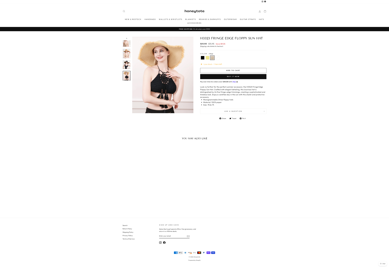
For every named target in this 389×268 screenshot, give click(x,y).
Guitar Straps (248, 19)
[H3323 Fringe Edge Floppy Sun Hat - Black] (136, 206)
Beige (212, 58)
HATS (261, 19)
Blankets (190, 19)
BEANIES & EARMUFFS (210, 19)
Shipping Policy (128, 232)
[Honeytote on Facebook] (164, 242)
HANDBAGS (150, 19)
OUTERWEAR (230, 19)
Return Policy (127, 229)
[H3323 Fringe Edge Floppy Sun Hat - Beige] (141, 206)
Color (206, 54)
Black (203, 58)
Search (125, 225)
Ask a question (233, 111)
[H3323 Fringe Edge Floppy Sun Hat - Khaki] (138, 206)
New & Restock (133, 19)
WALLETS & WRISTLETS (170, 19)
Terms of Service (129, 239)
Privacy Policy (128, 235)
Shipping (203, 46)
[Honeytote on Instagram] (160, 242)
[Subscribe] (188, 236)
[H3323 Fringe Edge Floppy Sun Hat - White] (144, 206)
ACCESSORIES (194, 23)
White (217, 58)
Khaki (207, 58)
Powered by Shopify (194, 260)
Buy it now (233, 76)
